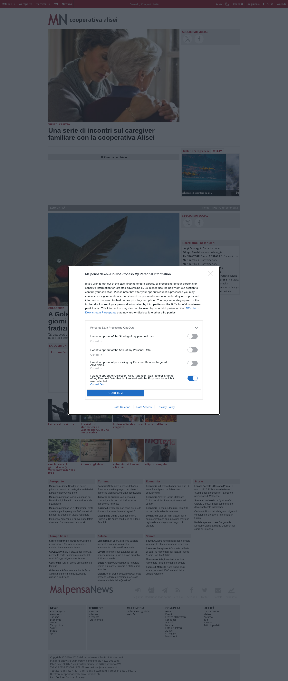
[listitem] (144, 328)
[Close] (212, 274)
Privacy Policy (166, 407)
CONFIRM (116, 392)
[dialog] (144, 340)
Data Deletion (121, 407)
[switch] (192, 336)
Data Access (144, 407)
